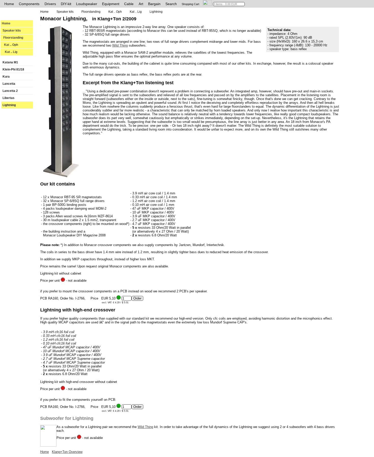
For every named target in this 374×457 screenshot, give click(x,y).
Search (171, 4)
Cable (129, 4)
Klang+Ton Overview (67, 452)
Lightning (9, 105)
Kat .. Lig (9, 52)
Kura (6, 76)
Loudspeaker (86, 4)
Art (141, 4)
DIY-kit (66, 4)
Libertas (9, 98)
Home (9, 4)
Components (29, 4)
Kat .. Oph (10, 45)
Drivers (50, 4)
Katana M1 (10, 62)
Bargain (154, 4)
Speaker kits (11, 30)
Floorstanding (12, 37)
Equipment (110, 4)
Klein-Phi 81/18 (13, 69)
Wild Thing (120, 45)
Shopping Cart (190, 4)
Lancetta (9, 83)
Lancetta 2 (10, 91)
